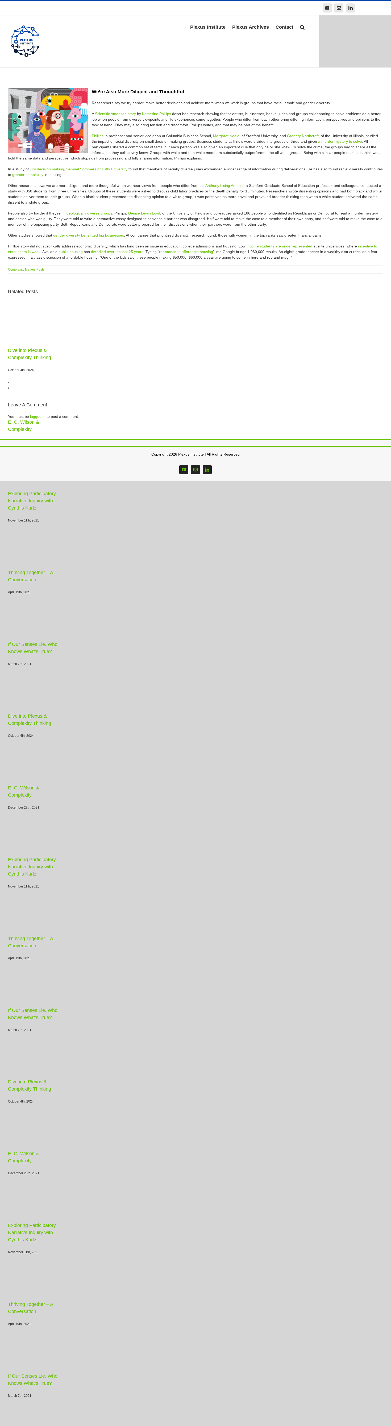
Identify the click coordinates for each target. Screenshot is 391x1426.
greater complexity (27, 175)
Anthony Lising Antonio (224, 185)
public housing (71, 252)
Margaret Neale (226, 136)
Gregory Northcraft (303, 136)
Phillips (97, 136)
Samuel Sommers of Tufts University (96, 169)
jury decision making (47, 169)
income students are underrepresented (279, 246)
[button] (302, 26)
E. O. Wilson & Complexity (36, 422)
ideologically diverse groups (89, 213)
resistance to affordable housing (186, 252)
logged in (37, 416)
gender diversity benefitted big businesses (88, 235)
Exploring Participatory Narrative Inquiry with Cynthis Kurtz (39, 493)
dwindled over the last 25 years (117, 252)
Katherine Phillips (156, 114)
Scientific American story (115, 114)
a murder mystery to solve (340, 141)
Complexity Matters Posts (26, 269)
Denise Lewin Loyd (144, 213)
